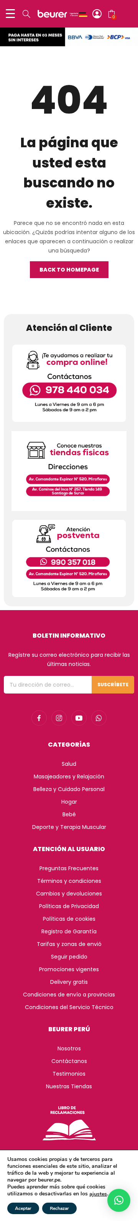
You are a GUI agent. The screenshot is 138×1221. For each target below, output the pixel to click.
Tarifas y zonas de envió (69, 944)
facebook (39, 718)
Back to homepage (69, 270)
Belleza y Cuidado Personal (69, 789)
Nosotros (69, 1048)
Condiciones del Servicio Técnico (69, 1007)
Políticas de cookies (69, 919)
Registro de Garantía (69, 931)
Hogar (69, 802)
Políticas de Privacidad (69, 906)
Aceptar (23, 1208)
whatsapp (99, 718)
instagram (59, 718)
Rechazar (59, 1208)
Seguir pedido (69, 957)
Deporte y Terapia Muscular (69, 827)
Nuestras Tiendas (69, 1086)
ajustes (98, 1194)
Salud (69, 764)
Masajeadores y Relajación (69, 776)
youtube (79, 718)
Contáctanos (69, 1061)
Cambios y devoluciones (69, 893)
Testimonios (69, 1074)
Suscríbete (112, 684)
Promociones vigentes (69, 969)
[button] (118, 1200)
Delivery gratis (69, 982)
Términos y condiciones (69, 881)
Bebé (69, 814)
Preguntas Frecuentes (69, 868)
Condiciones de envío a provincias (69, 994)
